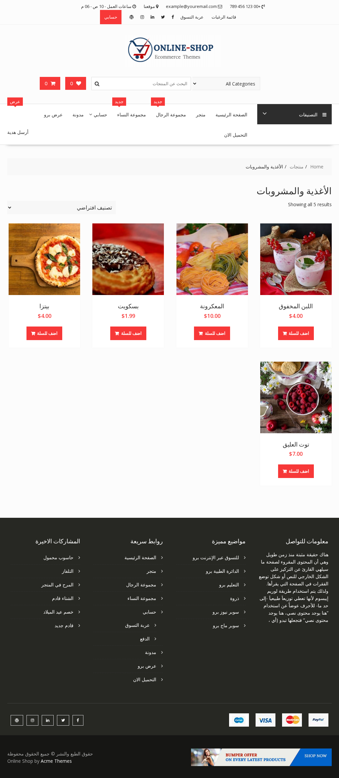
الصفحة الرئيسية (231, 114)
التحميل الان (235, 134)
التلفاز (67, 571)
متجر (201, 114)
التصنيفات (308, 114)
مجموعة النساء (131, 114)
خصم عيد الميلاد (58, 612)
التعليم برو (229, 584)
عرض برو (53, 114)
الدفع (145, 638)
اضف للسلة (299, 333)
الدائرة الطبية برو (222, 571)
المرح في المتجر (57, 584)
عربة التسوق (192, 17)
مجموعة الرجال (171, 114)
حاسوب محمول (58, 557)
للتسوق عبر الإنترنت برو (216, 557)
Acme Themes (56, 761)
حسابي (110, 17)
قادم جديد (64, 625)
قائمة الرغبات (224, 17)
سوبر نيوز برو (226, 612)
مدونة (78, 114)
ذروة (234, 598)
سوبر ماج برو (226, 625)
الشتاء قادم (62, 598)
